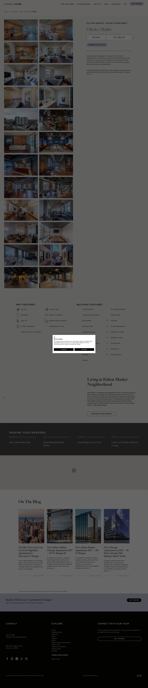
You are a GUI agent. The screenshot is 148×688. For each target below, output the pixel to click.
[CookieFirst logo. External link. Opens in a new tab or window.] (54, 337)
